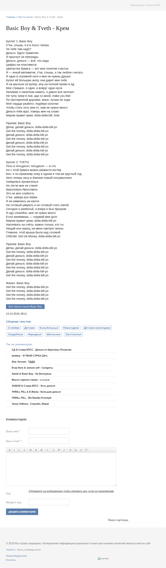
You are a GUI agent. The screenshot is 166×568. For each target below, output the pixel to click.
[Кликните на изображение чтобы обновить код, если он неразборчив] (71, 491)
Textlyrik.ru (10, 550)
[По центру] (36, 450)
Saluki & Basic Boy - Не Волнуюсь (32, 373)
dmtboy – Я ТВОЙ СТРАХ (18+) (29, 355)
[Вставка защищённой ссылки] (59, 450)
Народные (35, 334)
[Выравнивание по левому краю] (30, 450)
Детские (29, 327)
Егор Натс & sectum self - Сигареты (32, 367)
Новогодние (71, 327)
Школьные (54, 334)
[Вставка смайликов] (47, 450)
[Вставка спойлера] (86, 450)
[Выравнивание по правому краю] (41, 450)
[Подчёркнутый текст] (19, 450)
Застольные (73, 334)
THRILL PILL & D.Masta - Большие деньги (36, 391)
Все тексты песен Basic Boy (25, 306)
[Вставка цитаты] (75, 450)
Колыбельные (49, 327)
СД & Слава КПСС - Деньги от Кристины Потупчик (41, 349)
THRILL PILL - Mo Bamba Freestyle (31, 397)
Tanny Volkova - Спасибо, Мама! (30, 403)
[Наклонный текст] (14, 450)
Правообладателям (16, 556)
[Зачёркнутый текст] (24, 450)
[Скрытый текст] (70, 450)
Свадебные (15, 334)
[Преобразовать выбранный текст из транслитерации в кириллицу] (81, 450)
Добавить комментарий (22, 512)
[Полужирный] (9, 450)
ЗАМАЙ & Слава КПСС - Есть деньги (33, 385)
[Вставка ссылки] (53, 450)
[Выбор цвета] (64, 450)
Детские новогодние (97, 327)
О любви (13, 327)
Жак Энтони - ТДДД (23, 361)
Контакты (11, 560)
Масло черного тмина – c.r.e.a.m (30, 379)
